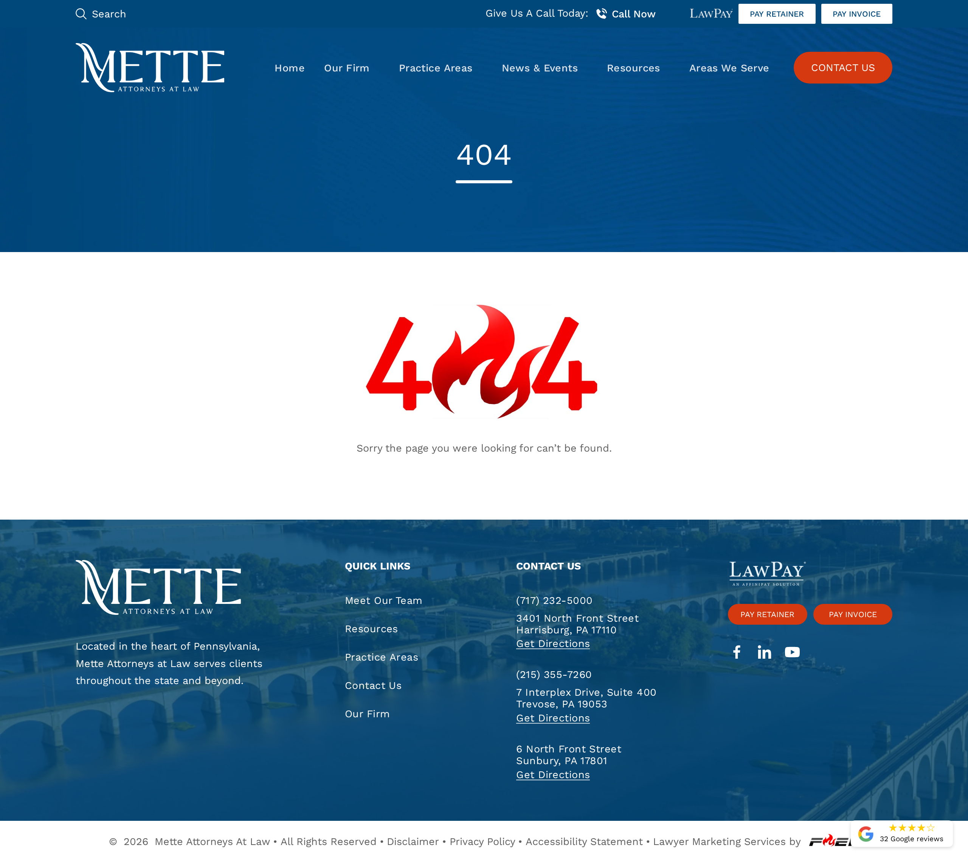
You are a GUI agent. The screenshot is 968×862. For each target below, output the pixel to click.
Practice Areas (436, 68)
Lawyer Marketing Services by (727, 841)
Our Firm (346, 68)
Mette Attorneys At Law (212, 841)
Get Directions (553, 643)
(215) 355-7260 (554, 674)
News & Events (540, 68)
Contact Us (373, 685)
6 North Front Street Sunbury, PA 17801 (568, 754)
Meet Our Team (384, 600)
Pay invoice (857, 14)
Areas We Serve (729, 68)
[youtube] (792, 653)
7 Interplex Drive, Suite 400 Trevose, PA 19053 (586, 698)
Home (290, 68)
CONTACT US (843, 67)
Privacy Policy (482, 841)
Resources (633, 68)
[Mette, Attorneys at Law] (150, 68)
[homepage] (175, 588)
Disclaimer (413, 841)
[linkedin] (765, 653)
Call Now (634, 14)
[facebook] (737, 653)
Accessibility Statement (584, 841)
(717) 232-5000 (554, 600)
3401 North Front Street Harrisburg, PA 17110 (577, 624)
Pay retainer (777, 14)
